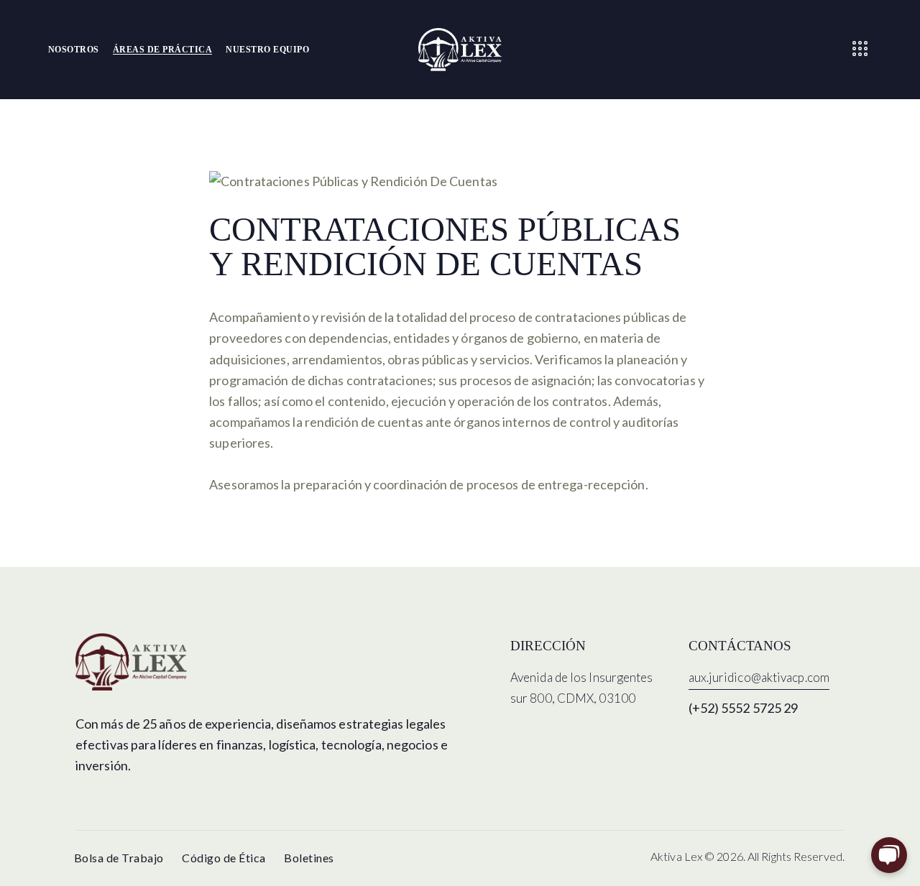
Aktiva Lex (676, 856)
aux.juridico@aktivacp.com (759, 677)
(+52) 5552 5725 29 (744, 708)
